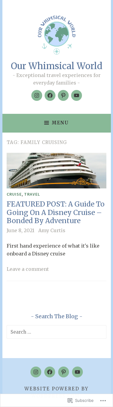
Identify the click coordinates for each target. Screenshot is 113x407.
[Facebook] (50, 95)
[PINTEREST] (64, 372)
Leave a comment (28, 269)
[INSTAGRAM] (36, 372)
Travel (32, 194)
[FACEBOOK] (50, 372)
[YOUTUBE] (77, 372)
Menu (60, 123)
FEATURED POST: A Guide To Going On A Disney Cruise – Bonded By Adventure (56, 212)
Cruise (14, 194)
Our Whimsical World (56, 66)
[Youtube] (77, 95)
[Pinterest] (63, 95)
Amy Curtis (51, 230)
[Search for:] (56, 332)
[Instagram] (37, 95)
